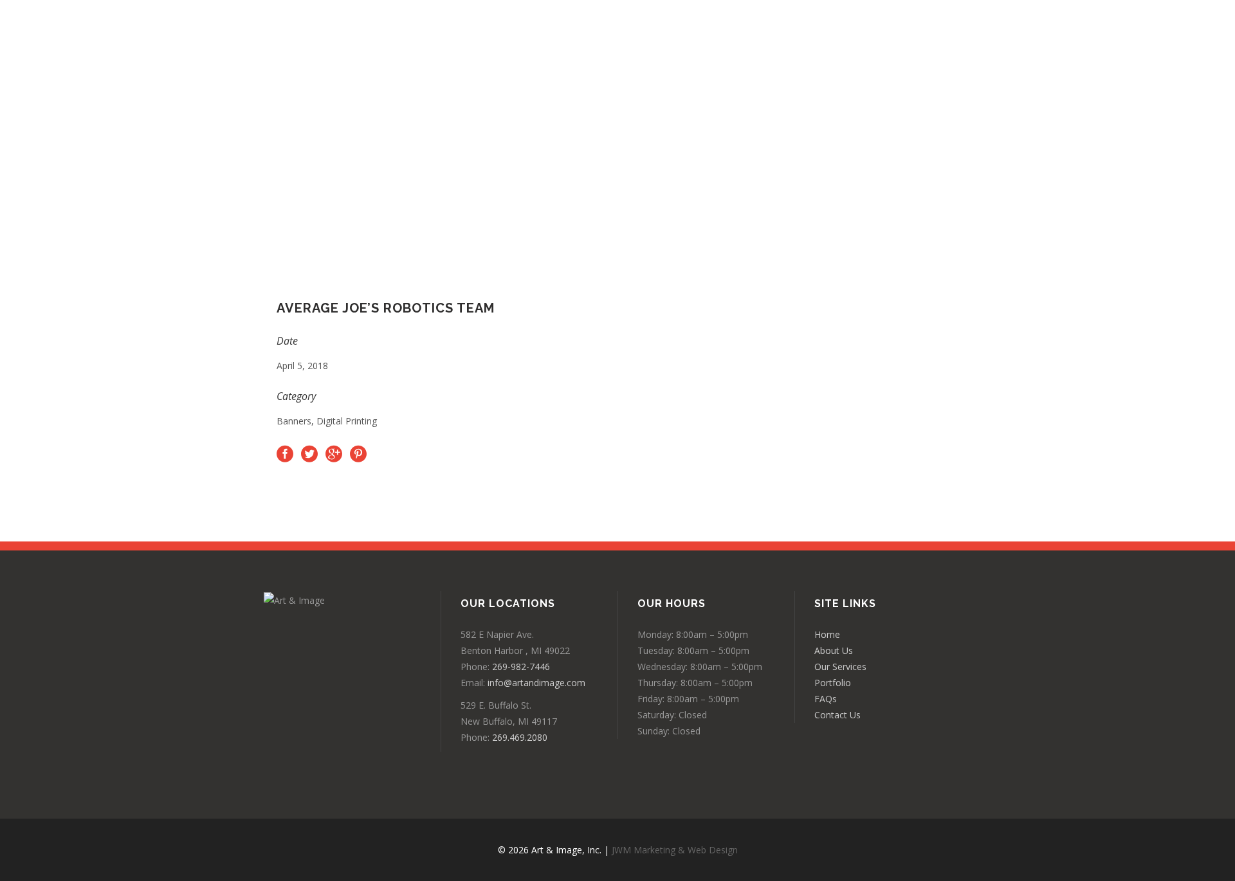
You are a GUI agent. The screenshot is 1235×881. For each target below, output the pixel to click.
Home (827, 634)
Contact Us (837, 715)
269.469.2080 (519, 737)
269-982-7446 (521, 666)
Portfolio (832, 683)
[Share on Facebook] (285, 453)
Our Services (840, 666)
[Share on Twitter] (309, 453)
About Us (833, 650)
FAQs (825, 699)
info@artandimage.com (536, 683)
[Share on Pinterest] (358, 453)
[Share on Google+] (333, 453)
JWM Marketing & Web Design (675, 850)
